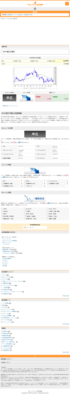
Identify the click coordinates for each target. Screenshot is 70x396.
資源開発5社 (6, 350)
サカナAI (4, 264)
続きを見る (66, 295)
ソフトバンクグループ (8, 285)
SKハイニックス (6, 242)
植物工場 (5, 105)
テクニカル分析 (8, 18)
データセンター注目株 (8, 253)
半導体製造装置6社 (7, 337)
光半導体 (4, 265)
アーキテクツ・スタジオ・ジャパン (11, 291)
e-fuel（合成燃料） (7, 315)
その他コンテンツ (5, 362)
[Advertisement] (35, 32)
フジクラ (4, 279)
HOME (2, 18)
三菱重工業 (5, 283)
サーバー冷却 (5, 319)
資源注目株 (5, 249)
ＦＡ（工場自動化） (7, 344)
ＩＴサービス (5, 348)
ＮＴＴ (4, 275)
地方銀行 (4, 331)
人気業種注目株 (6, 346)
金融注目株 (5, 335)
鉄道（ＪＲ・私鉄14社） (9, 341)
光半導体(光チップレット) (9, 317)
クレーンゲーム (6, 239)
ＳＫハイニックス (7, 309)
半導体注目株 (6, 251)
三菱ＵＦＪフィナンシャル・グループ (12, 281)
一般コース (47, 383)
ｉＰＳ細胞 (5, 303)
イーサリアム (6, 244)
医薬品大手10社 (6, 339)
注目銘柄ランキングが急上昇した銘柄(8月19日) (20, 14)
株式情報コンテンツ (6, 359)
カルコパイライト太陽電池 (9, 240)
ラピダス (4, 260)
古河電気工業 (5, 289)
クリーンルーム (13, 105)
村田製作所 (6, 293)
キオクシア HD (6, 277)
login (67, 4)
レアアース (5, 262)
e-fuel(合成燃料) (6, 258)
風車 (3, 305)
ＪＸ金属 (4, 287)
